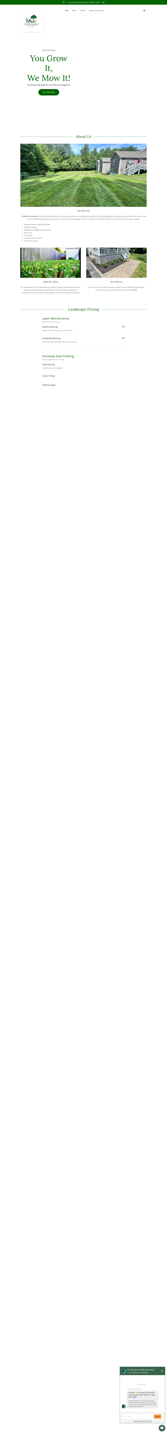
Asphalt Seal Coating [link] (96, 10)
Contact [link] (83, 10)
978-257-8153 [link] (48, 50)
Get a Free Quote (49, 92)
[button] (144, 10)
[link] (31, 10)
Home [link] (67, 10)
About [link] (74, 10)
